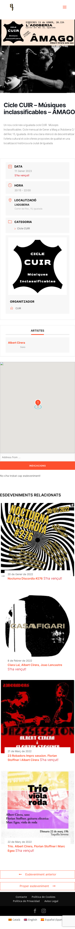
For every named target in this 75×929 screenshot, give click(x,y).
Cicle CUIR (23, 228)
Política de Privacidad (26, 901)
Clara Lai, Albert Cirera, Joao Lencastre (35, 665)
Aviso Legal (51, 901)
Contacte (21, 897)
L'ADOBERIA (22, 204)
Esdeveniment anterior (40, 874)
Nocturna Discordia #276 (25, 578)
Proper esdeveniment (34, 886)
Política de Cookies (43, 897)
